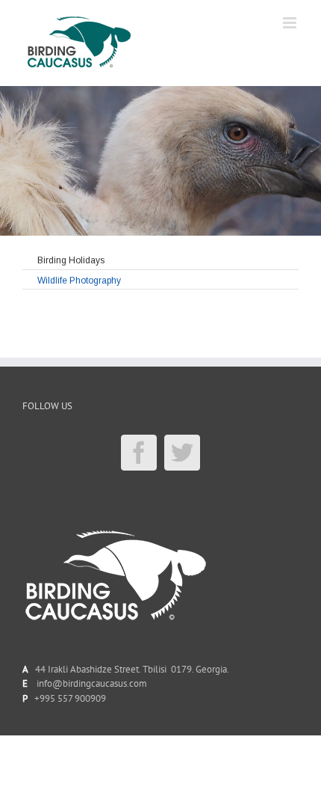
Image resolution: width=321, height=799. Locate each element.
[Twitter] (182, 453)
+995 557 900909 (70, 698)
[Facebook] (139, 453)
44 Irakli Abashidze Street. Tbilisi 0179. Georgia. (130, 669)
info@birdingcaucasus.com (92, 683)
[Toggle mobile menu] (291, 23)
